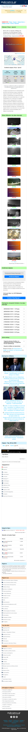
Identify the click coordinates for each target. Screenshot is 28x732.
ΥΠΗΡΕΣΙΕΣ (5, 720)
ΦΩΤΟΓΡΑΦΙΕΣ (15, 721)
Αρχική (2, 5)
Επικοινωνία (5, 725)
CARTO (22, 64)
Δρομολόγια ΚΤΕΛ (6, 627)
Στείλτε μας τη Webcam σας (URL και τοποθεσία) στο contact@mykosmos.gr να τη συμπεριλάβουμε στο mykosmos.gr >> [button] (14, 87)
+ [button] (6, 57)
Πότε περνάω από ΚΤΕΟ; (14, 691)
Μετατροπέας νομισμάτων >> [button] (19, 560)
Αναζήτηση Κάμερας (14, 276)
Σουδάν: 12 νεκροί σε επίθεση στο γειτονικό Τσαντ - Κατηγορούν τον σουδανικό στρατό (14, 409)
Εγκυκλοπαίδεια (5, 672)
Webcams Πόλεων (6, 586)
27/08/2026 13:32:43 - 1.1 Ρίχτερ (14, 324)
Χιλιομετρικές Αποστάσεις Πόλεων (9, 643)
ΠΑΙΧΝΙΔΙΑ (22, 720)
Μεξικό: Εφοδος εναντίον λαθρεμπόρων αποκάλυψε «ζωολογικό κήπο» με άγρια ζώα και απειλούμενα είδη (14, 383)
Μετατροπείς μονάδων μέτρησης (8, 650)
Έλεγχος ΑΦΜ (5, 657)
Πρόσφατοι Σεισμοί (6, 595)
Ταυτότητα (11, 725)
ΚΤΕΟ (3, 599)
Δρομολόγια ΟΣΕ (5, 630)
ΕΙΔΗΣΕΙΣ (10, 720)
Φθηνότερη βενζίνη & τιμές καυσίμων (9, 612)
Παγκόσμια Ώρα (5, 487)
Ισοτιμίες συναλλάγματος (7, 652)
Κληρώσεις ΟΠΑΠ (6, 489)
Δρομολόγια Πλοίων (6, 634)
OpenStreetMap (14, 64)
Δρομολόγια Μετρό (6, 636)
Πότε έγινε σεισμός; (14, 706)
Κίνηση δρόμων (5, 474)
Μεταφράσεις (5, 674)
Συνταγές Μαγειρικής (6, 593)
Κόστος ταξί (5, 668)
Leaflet (9, 64)
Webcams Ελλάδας (9, 5)
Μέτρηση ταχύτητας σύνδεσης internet (10, 665)
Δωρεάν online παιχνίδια (14, 708)
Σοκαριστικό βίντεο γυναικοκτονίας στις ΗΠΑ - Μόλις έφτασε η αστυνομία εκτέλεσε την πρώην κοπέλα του (14, 419)
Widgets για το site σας (7, 648)
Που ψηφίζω (4, 621)
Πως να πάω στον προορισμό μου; (14, 695)
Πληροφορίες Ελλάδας (6, 617)
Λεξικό (4, 676)
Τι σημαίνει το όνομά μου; (14, 704)
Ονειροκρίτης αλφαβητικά (14, 689)
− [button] (6, 59)
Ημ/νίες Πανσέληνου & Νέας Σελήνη (9, 582)
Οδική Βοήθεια (5, 615)
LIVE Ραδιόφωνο (5, 480)
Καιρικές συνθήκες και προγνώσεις (14, 346)
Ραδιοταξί (4, 638)
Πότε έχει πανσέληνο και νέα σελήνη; (14, 702)
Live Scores (4, 476)
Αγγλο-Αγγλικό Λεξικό (6, 679)
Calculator (4, 661)
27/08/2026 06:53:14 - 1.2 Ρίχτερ (14, 327)
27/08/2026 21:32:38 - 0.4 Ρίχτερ (14, 322)
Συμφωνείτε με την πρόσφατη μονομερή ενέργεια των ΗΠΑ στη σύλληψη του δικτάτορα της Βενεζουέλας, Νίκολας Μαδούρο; (14, 566)
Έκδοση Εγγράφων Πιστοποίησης (8, 610)
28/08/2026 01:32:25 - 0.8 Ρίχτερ (14, 319)
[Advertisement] (14, 17)
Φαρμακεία (4, 469)
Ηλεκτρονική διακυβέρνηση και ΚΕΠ (9, 604)
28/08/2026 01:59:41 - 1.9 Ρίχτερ (14, 309)
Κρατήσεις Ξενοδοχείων (7, 589)
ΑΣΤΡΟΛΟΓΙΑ (16, 720)
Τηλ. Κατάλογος (5, 606)
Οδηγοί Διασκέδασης (6, 591)
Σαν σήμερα (4, 472)
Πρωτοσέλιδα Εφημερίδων (7, 491)
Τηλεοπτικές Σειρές (6, 619)
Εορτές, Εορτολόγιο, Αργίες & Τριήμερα (10, 580)
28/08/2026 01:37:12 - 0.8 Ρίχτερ (14, 316)
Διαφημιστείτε (17, 725)
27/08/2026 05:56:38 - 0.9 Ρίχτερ (14, 332)
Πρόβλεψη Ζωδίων (6, 485)
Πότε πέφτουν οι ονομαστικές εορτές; (14, 699)
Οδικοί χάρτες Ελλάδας (14, 697)
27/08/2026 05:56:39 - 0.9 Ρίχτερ (14, 329)
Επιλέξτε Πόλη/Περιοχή (13, 298)
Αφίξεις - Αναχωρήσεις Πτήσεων (8, 632)
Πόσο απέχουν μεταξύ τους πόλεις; (14, 693)
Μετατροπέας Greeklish (7, 681)
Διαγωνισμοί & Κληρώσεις (7, 496)
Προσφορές (4, 493)
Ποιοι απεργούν (5, 483)
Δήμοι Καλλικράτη (6, 663)
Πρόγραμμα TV (5, 478)
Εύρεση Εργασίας (6, 602)
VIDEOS (21, 721)
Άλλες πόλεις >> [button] (22, 448)
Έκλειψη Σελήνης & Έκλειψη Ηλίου (9, 584)
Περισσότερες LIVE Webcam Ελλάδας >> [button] (16, 263)
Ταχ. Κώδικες (5, 608)
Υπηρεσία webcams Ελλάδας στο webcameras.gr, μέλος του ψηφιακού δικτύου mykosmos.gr (14, 342)
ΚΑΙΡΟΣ (10, 721)
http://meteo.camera (21, 53)
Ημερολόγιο (4, 659)
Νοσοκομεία (4, 467)
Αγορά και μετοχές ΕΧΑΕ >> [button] (20, 532)
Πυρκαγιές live (5, 597)
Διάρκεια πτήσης (5, 670)
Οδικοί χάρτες (5, 640)
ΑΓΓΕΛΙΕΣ (6, 721)
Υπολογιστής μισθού (6, 655)
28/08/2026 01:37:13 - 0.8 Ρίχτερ (14, 314)
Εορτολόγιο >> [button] (22, 458)
